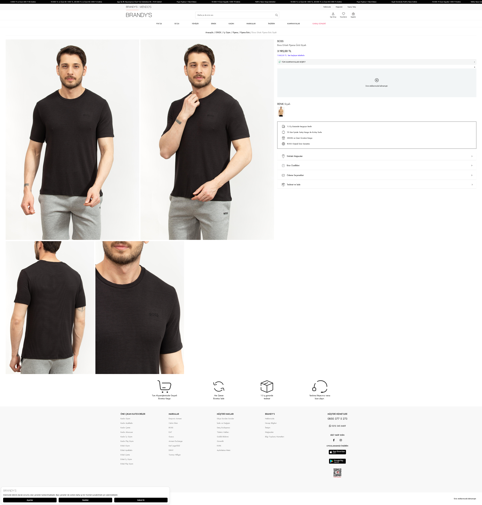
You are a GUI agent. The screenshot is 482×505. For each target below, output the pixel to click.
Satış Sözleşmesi (223, 427)
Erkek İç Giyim (126, 459)
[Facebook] (334, 440)
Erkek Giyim (125, 445)
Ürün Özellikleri (293, 165)
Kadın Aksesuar (126, 432)
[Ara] (276, 15)
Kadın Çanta (125, 427)
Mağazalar (339, 7)
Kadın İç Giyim (126, 436)
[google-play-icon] (337, 463)
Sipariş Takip (352, 7)
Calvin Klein (173, 423)
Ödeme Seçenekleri (295, 175)
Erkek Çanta (125, 455)
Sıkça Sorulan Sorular (225, 418)
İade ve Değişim (223, 423)
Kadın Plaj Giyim (127, 441)
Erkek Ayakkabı (126, 450)
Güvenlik (220, 441)
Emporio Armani (175, 418)
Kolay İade (317, 132)
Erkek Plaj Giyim (126, 464)
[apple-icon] (337, 453)
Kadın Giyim (125, 418)
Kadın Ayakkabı (126, 423)
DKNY (171, 450)
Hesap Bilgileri (271, 423)
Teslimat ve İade (293, 184)
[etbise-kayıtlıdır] (337, 479)
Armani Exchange (176, 441)
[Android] (341, 448)
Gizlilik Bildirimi (223, 436)
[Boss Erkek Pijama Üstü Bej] (281, 112)
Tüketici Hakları (223, 432)
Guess (171, 436)
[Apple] (334, 448)
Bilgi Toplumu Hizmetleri (274, 436)
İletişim (267, 427)
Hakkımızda (327, 7)
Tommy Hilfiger (175, 455)
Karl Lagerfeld (174, 445)
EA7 (170, 432)
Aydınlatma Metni (223, 450)
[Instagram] (341, 440)
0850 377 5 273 (337, 419)
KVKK (219, 445)
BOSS (171, 427)
